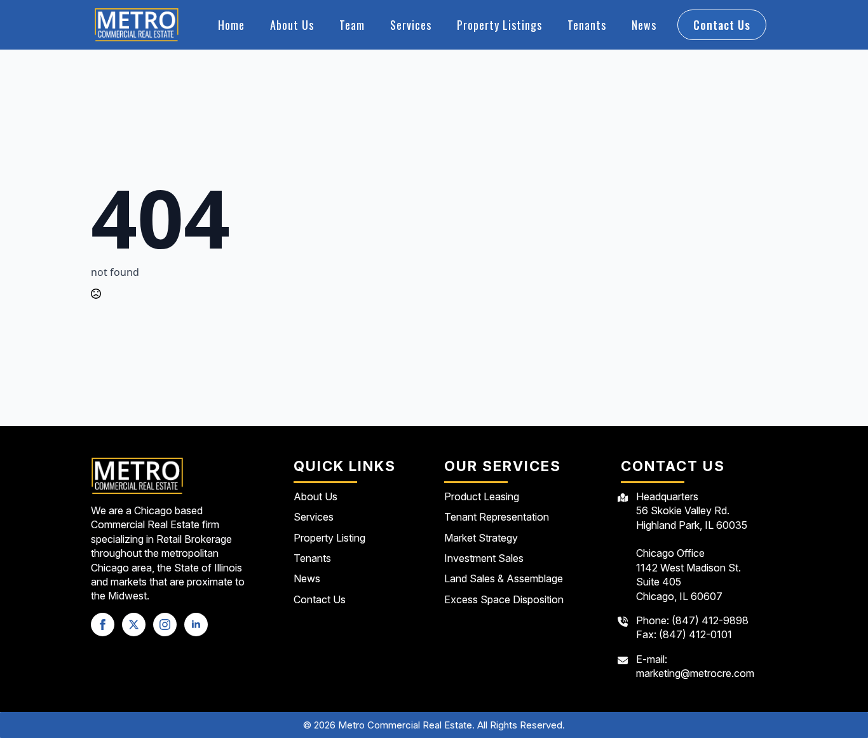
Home (231, 25)
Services (410, 25)
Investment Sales (484, 558)
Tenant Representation (496, 516)
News (644, 25)
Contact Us (320, 599)
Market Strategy (481, 537)
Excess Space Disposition (504, 599)
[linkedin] (196, 624)
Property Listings (499, 25)
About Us (292, 25)
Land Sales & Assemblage (503, 578)
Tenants (586, 25)
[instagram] (165, 624)
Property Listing (329, 537)
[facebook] (102, 624)
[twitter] (134, 624)
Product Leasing (481, 496)
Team (352, 25)
